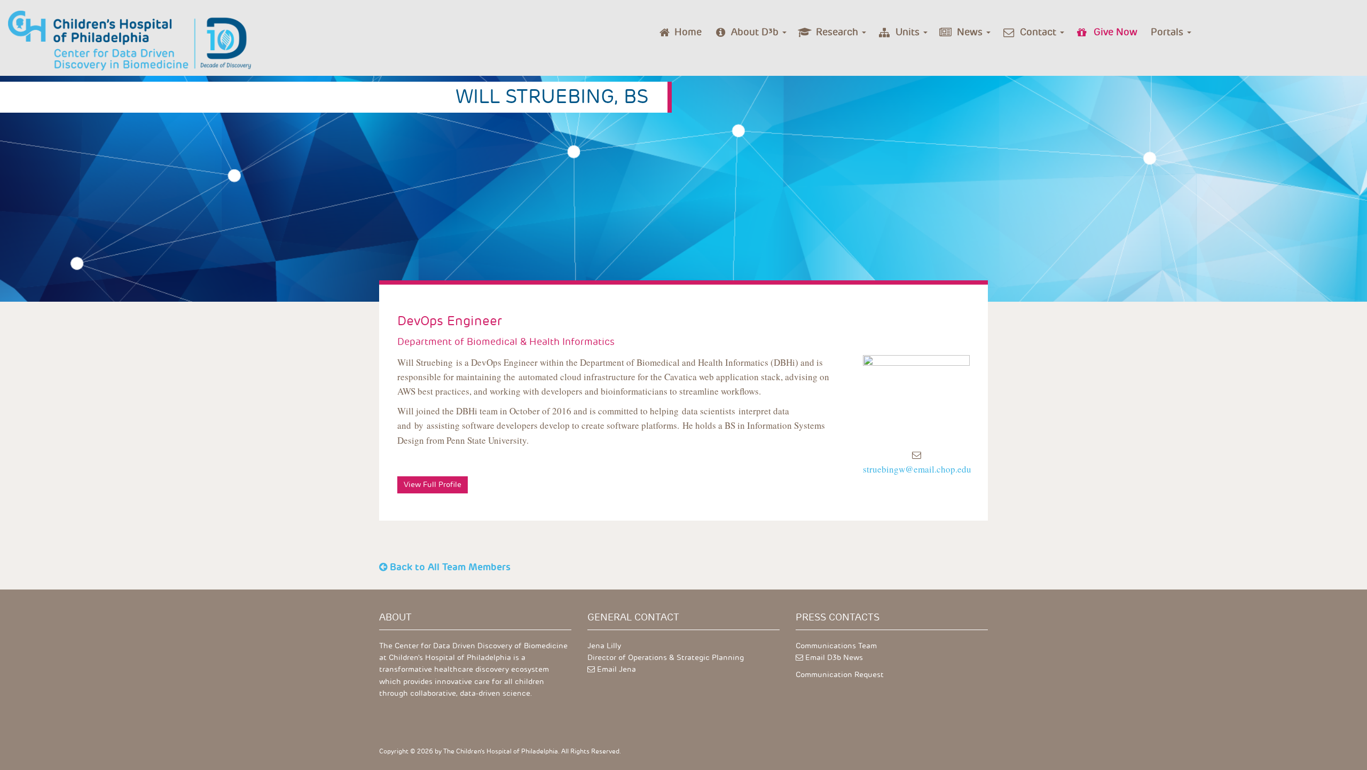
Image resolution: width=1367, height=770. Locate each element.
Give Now (1115, 32)
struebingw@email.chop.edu (917, 469)
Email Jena (616, 669)
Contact (1039, 32)
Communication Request (840, 674)
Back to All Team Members (450, 567)
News (971, 32)
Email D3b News (834, 657)
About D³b (756, 32)
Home (688, 32)
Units (908, 32)
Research (838, 32)
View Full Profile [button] (432, 484)
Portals (1168, 32)
